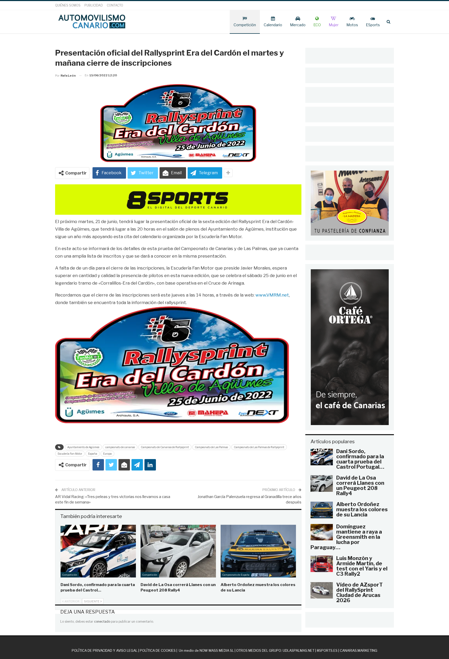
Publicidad (93, 5)
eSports (373, 25)
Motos (352, 25)
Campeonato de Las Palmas (211, 447)
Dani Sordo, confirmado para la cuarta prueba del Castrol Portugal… (360, 459)
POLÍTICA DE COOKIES (158, 650)
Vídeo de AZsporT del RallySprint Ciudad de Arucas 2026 (359, 592)
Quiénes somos (68, 5)
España (92, 453)
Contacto (115, 5)
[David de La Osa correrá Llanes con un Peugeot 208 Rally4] (178, 551)
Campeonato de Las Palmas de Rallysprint (259, 447)
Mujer (334, 25)
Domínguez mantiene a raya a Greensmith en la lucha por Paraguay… (346, 536)
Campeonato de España (235, 574)
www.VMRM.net (272, 295)
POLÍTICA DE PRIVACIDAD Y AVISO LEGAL (104, 650)
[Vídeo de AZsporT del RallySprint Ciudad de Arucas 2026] (322, 590)
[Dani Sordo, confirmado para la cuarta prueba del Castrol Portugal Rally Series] (98, 551)
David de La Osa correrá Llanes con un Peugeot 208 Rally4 (360, 485)
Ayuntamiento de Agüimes (83, 447)
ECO (317, 25)
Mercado (298, 25)
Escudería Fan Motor (70, 453)
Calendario (273, 25)
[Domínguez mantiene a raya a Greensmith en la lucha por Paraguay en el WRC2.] (322, 532)
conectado (102, 621)
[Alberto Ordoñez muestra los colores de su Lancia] (258, 551)
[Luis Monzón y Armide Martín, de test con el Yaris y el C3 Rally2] (322, 564)
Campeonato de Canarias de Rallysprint (165, 447)
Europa (107, 453)
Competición (245, 25)
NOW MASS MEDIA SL (217, 650)
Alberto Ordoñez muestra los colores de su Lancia (362, 509)
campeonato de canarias (120, 447)
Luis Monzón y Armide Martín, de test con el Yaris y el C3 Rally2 (361, 566)
